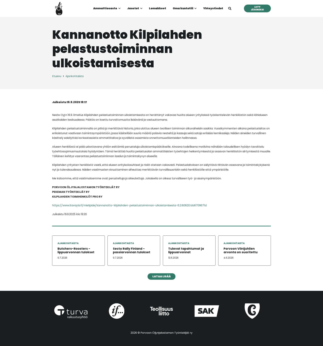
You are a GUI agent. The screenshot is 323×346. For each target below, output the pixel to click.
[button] (118, 8)
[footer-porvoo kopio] (252, 311)
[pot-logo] (59, 8)
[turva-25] (70, 312)
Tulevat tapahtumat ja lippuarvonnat (186, 250)
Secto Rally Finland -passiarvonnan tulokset (131, 250)
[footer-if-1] (116, 311)
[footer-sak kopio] (207, 311)
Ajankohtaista (68, 243)
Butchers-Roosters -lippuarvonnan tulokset (76, 250)
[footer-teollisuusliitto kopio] (161, 311)
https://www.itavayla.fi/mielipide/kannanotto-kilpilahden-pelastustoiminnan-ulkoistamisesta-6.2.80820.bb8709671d (129, 205)
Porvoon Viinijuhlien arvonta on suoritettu (241, 250)
